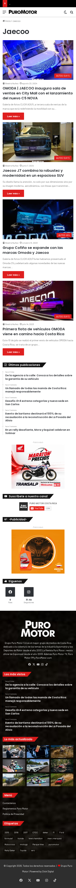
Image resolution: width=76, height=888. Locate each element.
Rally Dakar (10, 850)
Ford (61, 832)
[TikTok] (46, 664)
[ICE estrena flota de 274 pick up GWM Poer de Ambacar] (38, 765)
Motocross (10, 844)
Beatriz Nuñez (11, 83)
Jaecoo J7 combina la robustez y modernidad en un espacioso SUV (33, 173)
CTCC (35, 832)
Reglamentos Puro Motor (15, 808)
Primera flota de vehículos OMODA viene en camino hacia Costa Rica (34, 331)
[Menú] (4, 13)
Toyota (23, 850)
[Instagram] (42, 664)
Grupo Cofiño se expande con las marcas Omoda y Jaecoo (33, 250)
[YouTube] (38, 664)
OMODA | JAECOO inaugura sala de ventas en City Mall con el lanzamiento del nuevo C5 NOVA (38, 93)
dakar (45, 832)
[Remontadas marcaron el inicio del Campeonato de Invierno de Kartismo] (38, 779)
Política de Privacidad (13, 813)
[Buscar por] (71, 13)
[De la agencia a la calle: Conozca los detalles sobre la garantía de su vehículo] (14, 751)
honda (21, 838)
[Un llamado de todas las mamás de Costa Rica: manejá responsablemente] (38, 751)
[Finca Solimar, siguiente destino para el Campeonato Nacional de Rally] (62, 779)
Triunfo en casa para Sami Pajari (25, 3)
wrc (33, 850)
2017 (25, 832)
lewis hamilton (36, 838)
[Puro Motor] (23, 12)
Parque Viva (38, 844)
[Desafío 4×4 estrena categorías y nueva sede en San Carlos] (62, 751)
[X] (34, 664)
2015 (7, 832)
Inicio (8, 21)
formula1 (9, 838)
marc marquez (55, 838)
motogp (24, 844)
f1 (53, 832)
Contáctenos (9, 803)
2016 (16, 832)
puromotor (54, 844)
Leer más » (13, 116)
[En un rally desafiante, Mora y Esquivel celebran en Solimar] (62, 765)
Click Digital (48, 871)
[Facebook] (29, 664)
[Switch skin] (65, 13)
